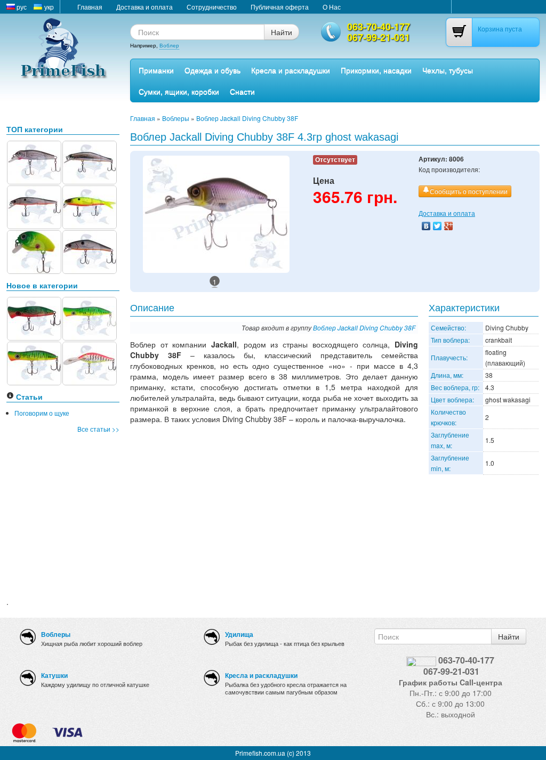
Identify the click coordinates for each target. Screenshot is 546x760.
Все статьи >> (98, 428)
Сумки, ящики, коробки (179, 91)
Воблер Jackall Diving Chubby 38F (247, 118)
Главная (89, 6)
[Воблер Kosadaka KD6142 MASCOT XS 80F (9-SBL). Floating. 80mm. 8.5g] (89, 161)
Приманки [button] (156, 69)
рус (21, 6)
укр (48, 6)
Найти (281, 32)
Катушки (54, 675)
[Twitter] (437, 226)
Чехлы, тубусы (447, 69)
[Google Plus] (448, 226)
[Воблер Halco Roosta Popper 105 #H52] (34, 362)
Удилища (239, 634)
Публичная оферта (280, 6)
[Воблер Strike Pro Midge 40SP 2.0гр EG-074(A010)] (34, 161)
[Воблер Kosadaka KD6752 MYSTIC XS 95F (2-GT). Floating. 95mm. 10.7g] (34, 206)
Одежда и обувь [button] (212, 69)
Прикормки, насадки (376, 69)
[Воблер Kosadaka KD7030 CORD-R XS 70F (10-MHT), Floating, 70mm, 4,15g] (89, 206)
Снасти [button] (242, 91)
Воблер (169, 45)
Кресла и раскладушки (290, 69)
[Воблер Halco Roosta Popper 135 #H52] (89, 317)
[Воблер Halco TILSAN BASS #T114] (89, 362)
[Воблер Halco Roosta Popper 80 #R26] (34, 317)
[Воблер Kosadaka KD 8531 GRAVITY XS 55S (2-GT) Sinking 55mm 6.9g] (89, 250)
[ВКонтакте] (426, 226)
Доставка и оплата (144, 6)
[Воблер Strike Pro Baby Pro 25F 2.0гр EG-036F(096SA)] (34, 250)
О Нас (332, 6)
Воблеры (175, 118)
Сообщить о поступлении (469, 191)
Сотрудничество (212, 6)
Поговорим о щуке (41, 412)
